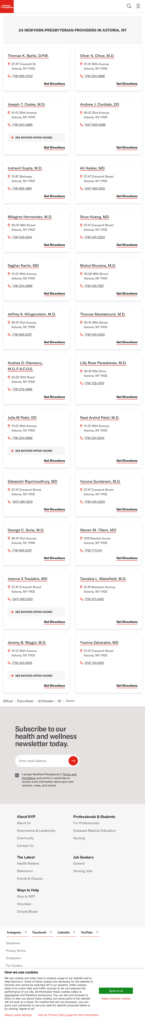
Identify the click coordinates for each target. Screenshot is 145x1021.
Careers (79, 863)
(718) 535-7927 (94, 286)
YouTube (87, 932)
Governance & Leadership (36, 830)
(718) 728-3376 (94, 383)
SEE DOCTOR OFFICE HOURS (33, 137)
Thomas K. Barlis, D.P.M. (28, 55)
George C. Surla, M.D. (26, 530)
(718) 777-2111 (93, 550)
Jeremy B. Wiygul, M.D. (27, 642)
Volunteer (24, 904)
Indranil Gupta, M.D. (25, 168)
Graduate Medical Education (94, 830)
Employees (13, 958)
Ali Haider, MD (92, 168)
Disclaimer (13, 943)
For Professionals (86, 823)
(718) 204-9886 (95, 76)
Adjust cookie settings (18, 1014)
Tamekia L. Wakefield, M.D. (103, 578)
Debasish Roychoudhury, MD (32, 481)
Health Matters (28, 863)
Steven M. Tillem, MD (98, 530)
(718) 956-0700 (22, 76)
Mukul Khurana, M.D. (98, 265)
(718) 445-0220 (95, 237)
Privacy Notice (16, 951)
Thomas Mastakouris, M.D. (102, 314)
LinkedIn (64, 932)
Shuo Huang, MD (94, 216)
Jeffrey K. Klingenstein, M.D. (32, 314)
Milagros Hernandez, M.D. (30, 216)
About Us (24, 823)
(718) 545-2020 (95, 334)
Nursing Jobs (82, 871)
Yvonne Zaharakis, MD (99, 642)
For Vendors (14, 965)
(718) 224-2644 (94, 438)
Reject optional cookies (116, 998)
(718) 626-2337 (22, 334)
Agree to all (116, 990)
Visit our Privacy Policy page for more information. (68, 1014)
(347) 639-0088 (95, 125)
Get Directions (54, 83)
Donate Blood (27, 911)
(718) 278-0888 (22, 389)
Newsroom (25, 871)
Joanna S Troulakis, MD (27, 578)
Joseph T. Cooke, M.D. (26, 104)
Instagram (14, 932)
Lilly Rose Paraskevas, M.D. (103, 362)
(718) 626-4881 (22, 188)
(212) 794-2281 (94, 663)
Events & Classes (30, 878)
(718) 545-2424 (22, 237)
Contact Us (25, 845)
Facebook (39, 932)
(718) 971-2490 (94, 599)
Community (25, 838)
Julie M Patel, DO (22, 417)
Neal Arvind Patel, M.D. (99, 417)
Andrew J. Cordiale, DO (99, 104)
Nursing (79, 838)
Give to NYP (26, 896)
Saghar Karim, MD (23, 265)
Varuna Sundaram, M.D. (100, 481)
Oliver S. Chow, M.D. (97, 55)
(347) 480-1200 (95, 188)
